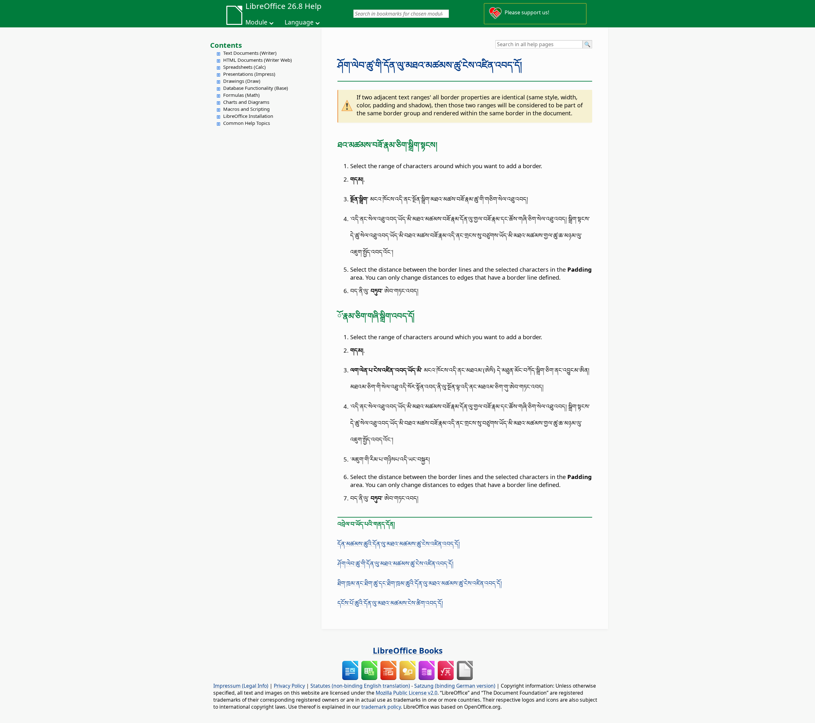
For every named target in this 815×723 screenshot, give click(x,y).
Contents (226, 45)
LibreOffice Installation (248, 116)
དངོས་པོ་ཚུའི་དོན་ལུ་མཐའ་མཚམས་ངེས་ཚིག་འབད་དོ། (390, 603)
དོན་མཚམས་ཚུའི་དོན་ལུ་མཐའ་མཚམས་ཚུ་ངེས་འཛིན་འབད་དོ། (398, 544)
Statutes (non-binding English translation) (360, 685)
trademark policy (381, 706)
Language (299, 22)
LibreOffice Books (408, 650)
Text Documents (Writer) (250, 53)
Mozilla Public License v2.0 (406, 692)
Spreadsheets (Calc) (244, 67)
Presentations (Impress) (249, 74)
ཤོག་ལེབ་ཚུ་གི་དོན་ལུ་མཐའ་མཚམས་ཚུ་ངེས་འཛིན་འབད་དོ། (429, 65)
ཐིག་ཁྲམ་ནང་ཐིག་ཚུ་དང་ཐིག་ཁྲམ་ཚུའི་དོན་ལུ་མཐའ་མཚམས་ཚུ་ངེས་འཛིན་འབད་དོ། (419, 583)
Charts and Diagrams (246, 102)
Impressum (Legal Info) (240, 685)
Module (256, 22)
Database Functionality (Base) (255, 88)
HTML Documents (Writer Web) (257, 60)
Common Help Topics (246, 123)
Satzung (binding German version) (454, 685)
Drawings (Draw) (241, 81)
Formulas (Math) (241, 95)
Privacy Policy (289, 685)
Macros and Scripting (246, 109)
